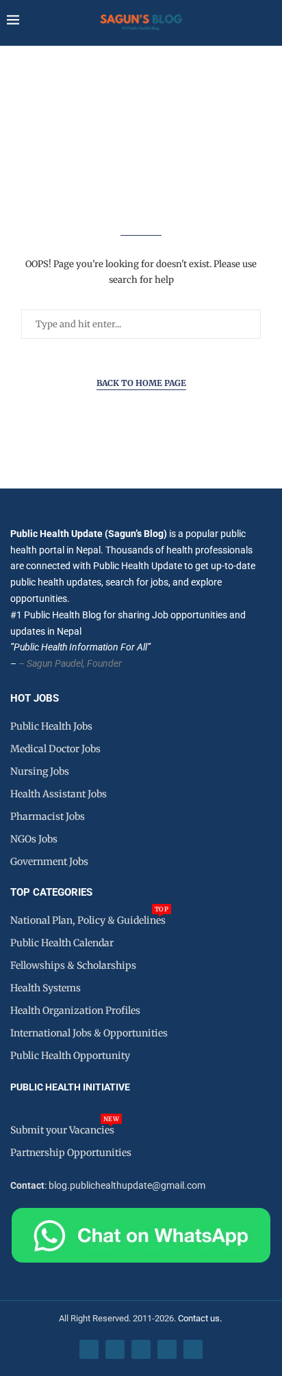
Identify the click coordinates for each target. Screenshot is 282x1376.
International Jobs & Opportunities (89, 1033)
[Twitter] (115, 1349)
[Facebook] (89, 1349)
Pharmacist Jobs (47, 816)
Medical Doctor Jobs (55, 749)
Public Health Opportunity (70, 1055)
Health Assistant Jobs (58, 794)
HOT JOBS (34, 698)
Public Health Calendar (62, 943)
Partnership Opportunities (70, 1152)
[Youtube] (167, 1349)
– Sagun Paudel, (51, 663)
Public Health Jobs (51, 726)
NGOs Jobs (33, 839)
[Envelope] (193, 1349)
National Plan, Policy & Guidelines (88, 920)
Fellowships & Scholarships (73, 965)
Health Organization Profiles (75, 1010)
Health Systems (45, 988)
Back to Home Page (141, 383)
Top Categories (51, 892)
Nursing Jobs (39, 771)
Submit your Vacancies (62, 1130)
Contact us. (201, 1318)
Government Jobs (49, 861)
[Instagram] (141, 1349)
